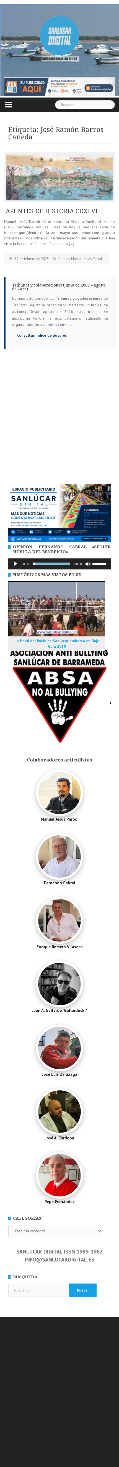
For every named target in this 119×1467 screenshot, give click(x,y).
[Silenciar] (88, 564)
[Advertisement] (59, 422)
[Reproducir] (15, 564)
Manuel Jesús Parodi (87, 258)
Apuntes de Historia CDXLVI (51, 211)
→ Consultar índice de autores (39, 335)
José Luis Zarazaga (59, 1074)
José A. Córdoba (59, 1138)
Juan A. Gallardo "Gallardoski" (59, 1010)
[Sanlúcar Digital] (59, 36)
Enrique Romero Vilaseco (60, 946)
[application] (59, 563)
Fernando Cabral (59, 882)
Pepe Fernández (60, 1201)
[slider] (100, 563)
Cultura (64, 258)
